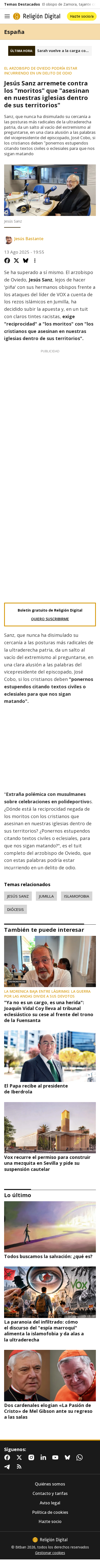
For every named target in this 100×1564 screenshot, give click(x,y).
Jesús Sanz (18, 896)
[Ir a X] (20, 1457)
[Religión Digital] (36, 16)
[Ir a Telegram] (8, 1467)
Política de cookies (50, 1512)
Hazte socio (50, 1521)
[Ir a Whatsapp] (80, 1457)
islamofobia (76, 896)
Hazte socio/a (82, 16)
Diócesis (15, 909)
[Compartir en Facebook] (7, 260)
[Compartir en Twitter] (16, 260)
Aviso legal (50, 1503)
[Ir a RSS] (20, 1467)
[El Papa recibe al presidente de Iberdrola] (50, 1056)
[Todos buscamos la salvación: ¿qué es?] (50, 1226)
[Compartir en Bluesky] (26, 260)
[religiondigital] (50, 1540)
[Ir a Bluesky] (68, 1457)
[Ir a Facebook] (8, 1457)
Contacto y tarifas (50, 1493)
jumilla (46, 896)
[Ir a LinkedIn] (44, 1457)
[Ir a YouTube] (56, 1457)
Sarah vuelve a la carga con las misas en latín (64, 50)
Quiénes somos (50, 1484)
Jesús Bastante (28, 238)
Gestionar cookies (50, 1552)
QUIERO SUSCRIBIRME (50, 618)
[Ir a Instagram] (32, 1457)
